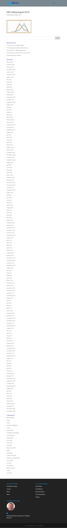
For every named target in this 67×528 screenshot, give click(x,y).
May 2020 (9, 170)
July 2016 (9, 210)
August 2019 (10, 192)
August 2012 (10, 328)
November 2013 (11, 290)
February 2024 (10, 64)
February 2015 (10, 253)
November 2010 (11, 381)
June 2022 (9, 109)
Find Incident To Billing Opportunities (16, 50)
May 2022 (9, 112)
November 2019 (11, 185)
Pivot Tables (10, 460)
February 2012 (10, 343)
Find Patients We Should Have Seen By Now (18, 53)
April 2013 (9, 308)
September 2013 (11, 295)
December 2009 (11, 408)
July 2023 (9, 79)
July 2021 (9, 135)
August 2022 (10, 104)
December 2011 (11, 348)
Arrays (8, 420)
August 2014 (10, 268)
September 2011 (11, 356)
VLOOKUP (9, 473)
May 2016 (9, 215)
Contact (9, 489)
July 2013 (9, 300)
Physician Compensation (13, 458)
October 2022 (10, 99)
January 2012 (10, 346)
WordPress (41, 525)
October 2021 (10, 127)
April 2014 (9, 278)
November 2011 (11, 351)
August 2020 (10, 162)
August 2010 (10, 388)
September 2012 (11, 325)
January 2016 (10, 225)
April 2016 (9, 217)
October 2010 (10, 383)
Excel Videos (39, 486)
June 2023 (9, 82)
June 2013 (9, 303)
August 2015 (10, 238)
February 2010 (10, 403)
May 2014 (9, 275)
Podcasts (9, 463)
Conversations (10, 435)
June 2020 (9, 167)
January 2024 (10, 67)
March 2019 (10, 205)
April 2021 (9, 142)
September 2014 (11, 265)
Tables (8, 470)
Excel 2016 (9, 443)
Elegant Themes (31, 525)
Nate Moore (11, 15)
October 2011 (10, 353)
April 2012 (9, 338)
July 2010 (9, 391)
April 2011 (9, 368)
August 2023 (10, 77)
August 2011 (10, 358)
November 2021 (11, 125)
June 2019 (9, 197)
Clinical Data (10, 430)
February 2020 (10, 177)
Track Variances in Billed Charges (15, 45)
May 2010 (9, 396)
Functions (9, 445)
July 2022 (9, 107)
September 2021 (11, 130)
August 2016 (10, 207)
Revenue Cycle (10, 468)
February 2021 (10, 147)
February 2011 (10, 373)
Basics (8, 423)
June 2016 (9, 212)
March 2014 (10, 280)
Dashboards (10, 438)
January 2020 (10, 180)
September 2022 (11, 102)
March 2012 (10, 341)
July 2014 (9, 270)
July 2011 (9, 361)
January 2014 (10, 285)
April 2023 (9, 87)
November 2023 (11, 69)
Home (8, 494)
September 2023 (11, 74)
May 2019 (9, 200)
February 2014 (10, 283)
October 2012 (10, 323)
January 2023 (10, 94)
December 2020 (11, 152)
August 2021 (10, 132)
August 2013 (10, 298)
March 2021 (10, 145)
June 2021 (9, 137)
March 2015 (10, 250)
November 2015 (11, 230)
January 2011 (10, 376)
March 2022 (10, 117)
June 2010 (9, 393)
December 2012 (11, 318)
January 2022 (10, 122)
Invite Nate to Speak (12, 486)
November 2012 (11, 320)
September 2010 (11, 386)
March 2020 (10, 175)
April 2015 (9, 248)
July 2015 (9, 240)
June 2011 (9, 363)
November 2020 (11, 155)
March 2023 (10, 89)
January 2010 (10, 406)
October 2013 (10, 293)
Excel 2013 (9, 440)
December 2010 (11, 378)
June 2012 (9, 333)
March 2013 (10, 310)
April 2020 (9, 172)
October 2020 (10, 157)
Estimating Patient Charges (14, 55)
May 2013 (9, 305)
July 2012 (9, 330)
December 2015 (11, 227)
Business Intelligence (12, 425)
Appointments (10, 417)
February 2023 (10, 92)
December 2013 (11, 288)
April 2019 (9, 202)
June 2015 (9, 243)
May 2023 (9, 84)
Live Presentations (40, 494)
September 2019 (11, 190)
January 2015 (10, 255)
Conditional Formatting (13, 433)
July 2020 (9, 165)
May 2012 (9, 336)
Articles (37, 497)
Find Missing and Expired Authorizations (17, 48)
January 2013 (10, 315)
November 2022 (11, 97)
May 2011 (9, 366)
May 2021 (9, 140)
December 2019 (11, 182)
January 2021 (10, 150)
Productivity (10, 465)
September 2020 (11, 160)
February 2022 (10, 120)
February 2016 (10, 223)
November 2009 (11, 411)
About (8, 491)
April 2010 (9, 398)
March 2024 (10, 62)
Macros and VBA (11, 448)
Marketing (9, 453)
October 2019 (10, 187)
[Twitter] (7, 513)
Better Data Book (40, 491)
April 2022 (9, 115)
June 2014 (9, 273)
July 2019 (9, 195)
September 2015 (11, 235)
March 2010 (10, 401)
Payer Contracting (11, 455)
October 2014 (10, 263)
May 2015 (9, 245)
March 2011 (10, 371)
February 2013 (10, 313)
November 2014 (11, 260)
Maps (8, 450)
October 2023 (10, 72)
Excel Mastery (39, 489)
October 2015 (10, 233)
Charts (8, 428)
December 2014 (11, 258)
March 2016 (10, 220)
